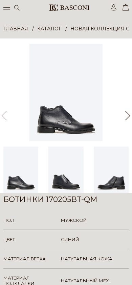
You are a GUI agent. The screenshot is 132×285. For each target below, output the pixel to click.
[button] (127, 115)
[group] (66, 92)
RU (127, 274)
